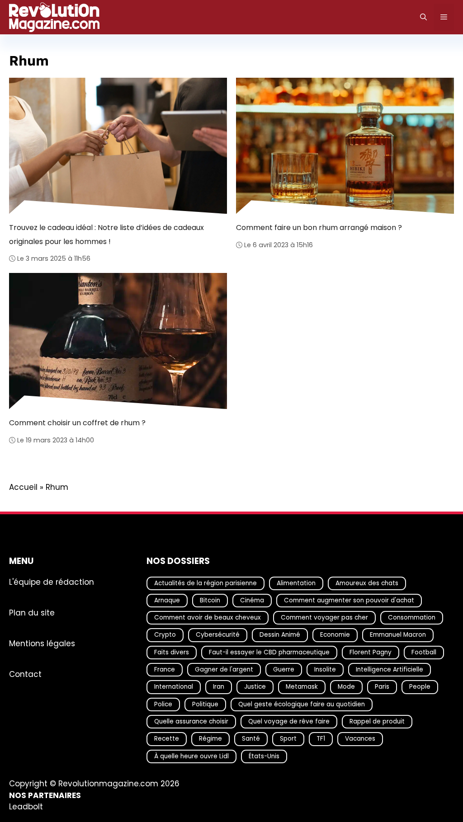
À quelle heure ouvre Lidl (191, 756)
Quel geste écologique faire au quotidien (301, 704)
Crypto (165, 634)
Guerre (283, 669)
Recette (166, 738)
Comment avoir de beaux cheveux (207, 617)
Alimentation (296, 582)
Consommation (411, 617)
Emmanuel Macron (398, 634)
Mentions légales (42, 643)
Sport (288, 738)
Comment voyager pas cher (324, 617)
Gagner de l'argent (224, 669)
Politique (205, 704)
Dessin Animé (280, 634)
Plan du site (32, 612)
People (419, 686)
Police (163, 704)
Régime (210, 738)
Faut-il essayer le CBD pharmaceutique (269, 652)
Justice (255, 686)
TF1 (321, 738)
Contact (25, 673)
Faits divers (171, 652)
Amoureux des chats (366, 582)
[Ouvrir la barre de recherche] (423, 17)
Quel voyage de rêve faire (289, 721)
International (173, 686)
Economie (335, 634)
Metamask (302, 686)
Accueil (23, 487)
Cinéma (252, 600)
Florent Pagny (371, 652)
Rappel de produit (377, 721)
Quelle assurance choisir (191, 721)
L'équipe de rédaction (51, 581)
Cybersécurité (218, 634)
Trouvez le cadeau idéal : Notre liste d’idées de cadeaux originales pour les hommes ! (106, 234)
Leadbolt (26, 806)
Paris (382, 686)
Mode (346, 686)
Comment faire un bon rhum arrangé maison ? (319, 227)
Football (423, 652)
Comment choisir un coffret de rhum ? (77, 423)
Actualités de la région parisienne (205, 582)
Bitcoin (210, 600)
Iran (218, 686)
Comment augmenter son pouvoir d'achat (349, 600)
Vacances (360, 738)
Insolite (325, 669)
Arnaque (167, 600)
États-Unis (264, 756)
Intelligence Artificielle (389, 669)
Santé (251, 738)
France (164, 669)
